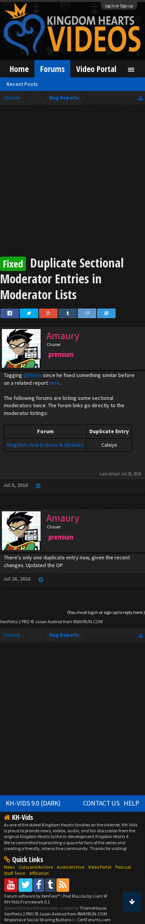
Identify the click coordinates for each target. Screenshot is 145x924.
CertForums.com (94, 919)
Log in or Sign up (119, 6)
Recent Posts (22, 84)
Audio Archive (70, 867)
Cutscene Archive (36, 867)
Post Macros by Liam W (85, 896)
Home (19, 68)
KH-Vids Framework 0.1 (27, 902)
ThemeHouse (93, 908)
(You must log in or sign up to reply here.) (106, 612)
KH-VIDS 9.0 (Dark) (33, 803)
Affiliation (39, 873)
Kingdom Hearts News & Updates (45, 444)
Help (131, 803)
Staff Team (15, 873)
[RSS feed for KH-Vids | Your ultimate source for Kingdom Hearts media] (63, 885)
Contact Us (101, 803)
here (54, 382)
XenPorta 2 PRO (15, 621)
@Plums (32, 375)
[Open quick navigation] (140, 97)
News (9, 867)
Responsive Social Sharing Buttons (37, 919)
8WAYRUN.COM (88, 621)
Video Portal (96, 68)
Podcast (123, 867)
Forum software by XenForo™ (32, 896)
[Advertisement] (72, 181)
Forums (52, 68)
